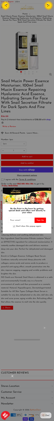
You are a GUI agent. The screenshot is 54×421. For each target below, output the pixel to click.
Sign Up (40, 220)
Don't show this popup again (28, 226)
